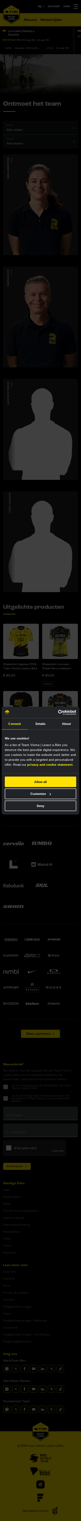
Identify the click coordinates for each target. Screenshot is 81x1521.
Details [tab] (41, 724)
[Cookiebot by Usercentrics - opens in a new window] (58, 712)
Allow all (40, 781)
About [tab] (66, 724)
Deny (40, 806)
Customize (38, 793)
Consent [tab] (14, 724)
